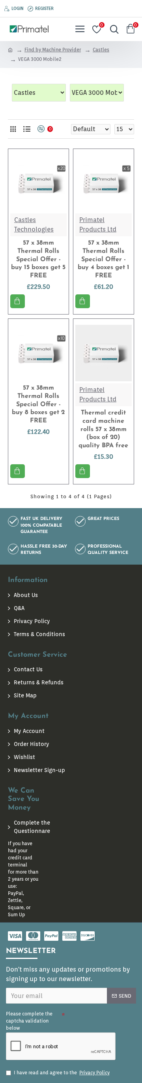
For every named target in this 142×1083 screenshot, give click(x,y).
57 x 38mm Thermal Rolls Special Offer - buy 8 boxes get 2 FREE (38, 404)
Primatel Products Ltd (97, 224)
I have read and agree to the (62, 1072)
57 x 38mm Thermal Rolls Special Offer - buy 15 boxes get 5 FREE (38, 259)
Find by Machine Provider (52, 50)
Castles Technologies (34, 224)
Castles (101, 50)
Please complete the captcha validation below (29, 1021)
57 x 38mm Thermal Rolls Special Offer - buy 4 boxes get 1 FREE (103, 259)
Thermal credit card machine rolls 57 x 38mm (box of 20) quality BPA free (103, 429)
